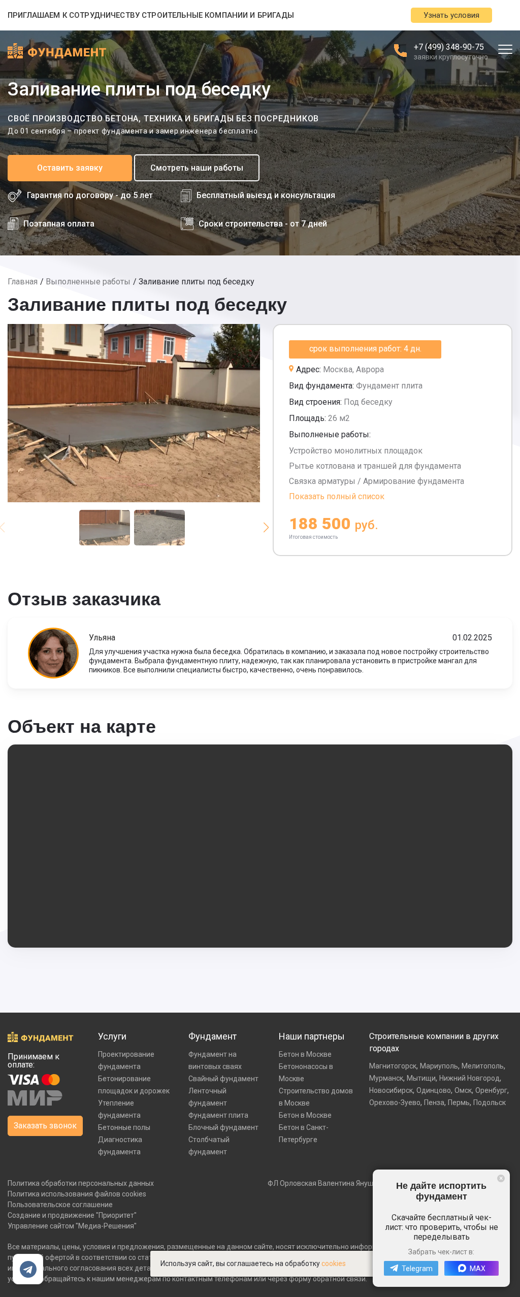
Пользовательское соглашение (60, 1205)
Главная (23, 281)
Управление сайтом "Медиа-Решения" (72, 1226)
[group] (134, 413)
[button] (266, 527)
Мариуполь (439, 1066)
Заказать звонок (45, 1125)
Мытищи (421, 1078)
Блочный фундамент (223, 1127)
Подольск (489, 1102)
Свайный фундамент (223, 1079)
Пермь (459, 1102)
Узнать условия (451, 15)
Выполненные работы (88, 281)
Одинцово (433, 1090)
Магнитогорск (392, 1066)
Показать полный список (336, 496)
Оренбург (491, 1090)
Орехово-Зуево (394, 1102)
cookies (333, 1263)
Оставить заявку (70, 168)
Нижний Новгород (469, 1078)
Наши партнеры (312, 1036)
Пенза (434, 1102)
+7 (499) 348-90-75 (449, 47)
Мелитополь (483, 1066)
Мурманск (386, 1078)
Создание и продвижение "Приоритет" (72, 1215)
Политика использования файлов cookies (77, 1194)
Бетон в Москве (305, 1054)
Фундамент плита (218, 1115)
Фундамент (212, 1036)
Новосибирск (391, 1090)
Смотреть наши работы (196, 168)
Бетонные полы (124, 1127)
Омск (463, 1090)
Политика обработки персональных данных (81, 1183)
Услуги (112, 1036)
